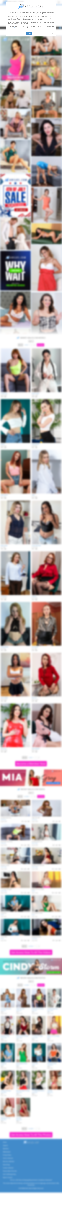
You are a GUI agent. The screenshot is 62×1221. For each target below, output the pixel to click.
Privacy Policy (13, 27)
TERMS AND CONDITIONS (35, 18)
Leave (53, 33)
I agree (29, 34)
